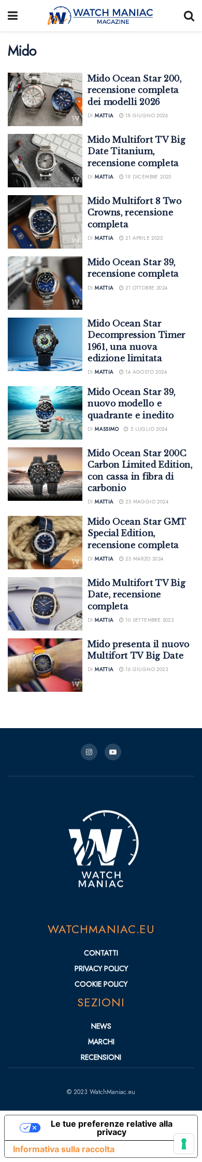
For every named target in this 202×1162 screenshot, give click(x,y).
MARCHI (101, 1041)
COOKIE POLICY (101, 984)
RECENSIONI (101, 1057)
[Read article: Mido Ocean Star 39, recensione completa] (45, 283)
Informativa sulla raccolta (63, 1149)
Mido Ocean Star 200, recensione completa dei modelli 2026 (135, 90)
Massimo (107, 429)
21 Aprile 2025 (143, 238)
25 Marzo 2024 (144, 559)
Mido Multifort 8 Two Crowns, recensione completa (135, 212)
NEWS (101, 1026)
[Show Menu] (13, 15)
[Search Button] (189, 15)
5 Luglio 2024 (147, 429)
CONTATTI (101, 953)
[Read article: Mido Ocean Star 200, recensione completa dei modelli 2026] (45, 99)
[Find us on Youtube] (113, 752)
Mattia (104, 115)
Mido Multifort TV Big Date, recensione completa (136, 594)
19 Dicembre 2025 (147, 177)
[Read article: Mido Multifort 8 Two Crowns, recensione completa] (45, 222)
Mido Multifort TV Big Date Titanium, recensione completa (136, 151)
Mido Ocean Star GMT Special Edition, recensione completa (137, 533)
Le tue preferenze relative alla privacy (111, 1127)
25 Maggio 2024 (146, 501)
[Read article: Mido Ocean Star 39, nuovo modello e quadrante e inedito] (45, 413)
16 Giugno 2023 (146, 669)
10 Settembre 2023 (149, 620)
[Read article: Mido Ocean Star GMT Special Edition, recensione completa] (45, 542)
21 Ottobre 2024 (145, 288)
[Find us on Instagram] (89, 752)
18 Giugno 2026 (146, 115)
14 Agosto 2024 (145, 372)
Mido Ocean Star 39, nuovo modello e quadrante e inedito (132, 403)
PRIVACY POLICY (101, 968)
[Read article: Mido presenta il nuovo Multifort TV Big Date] (45, 665)
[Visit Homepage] (101, 15)
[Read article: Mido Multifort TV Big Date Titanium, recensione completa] (45, 160)
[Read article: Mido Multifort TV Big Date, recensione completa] (45, 604)
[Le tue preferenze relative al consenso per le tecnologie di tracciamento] (184, 1144)
